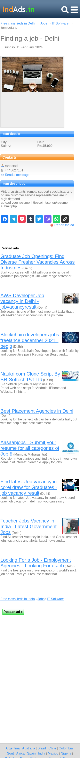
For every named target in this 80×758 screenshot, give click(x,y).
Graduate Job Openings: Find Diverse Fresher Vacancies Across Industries (37, 261)
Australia (28, 748)
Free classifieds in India (17, 599)
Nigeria (66, 753)
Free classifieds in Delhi (17, 23)
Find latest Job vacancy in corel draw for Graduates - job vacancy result (28, 487)
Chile (52, 748)
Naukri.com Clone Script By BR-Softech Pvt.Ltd (30, 376)
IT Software (60, 23)
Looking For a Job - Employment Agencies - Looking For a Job (35, 562)
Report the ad (64, 225)
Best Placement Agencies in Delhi (36, 411)
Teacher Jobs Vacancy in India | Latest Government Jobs (28, 526)
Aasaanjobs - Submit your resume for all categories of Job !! (29, 448)
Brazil (42, 748)
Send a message (17, 175)
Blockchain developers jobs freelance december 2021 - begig (29, 340)
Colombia (66, 748)
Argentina (13, 748)
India (41, 753)
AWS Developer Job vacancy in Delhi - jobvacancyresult (22, 301)
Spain (31, 753)
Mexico (53, 753)
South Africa (16, 753)
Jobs (43, 23)
